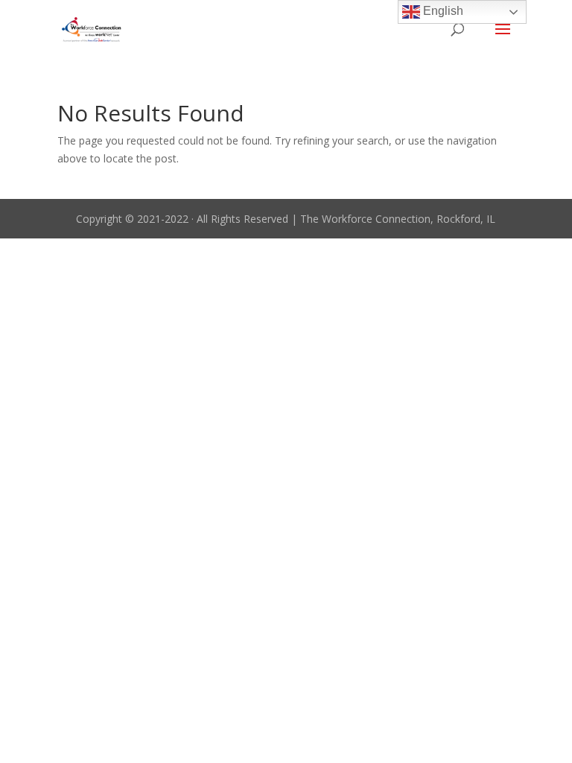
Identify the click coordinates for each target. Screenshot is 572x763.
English (441, 10)
